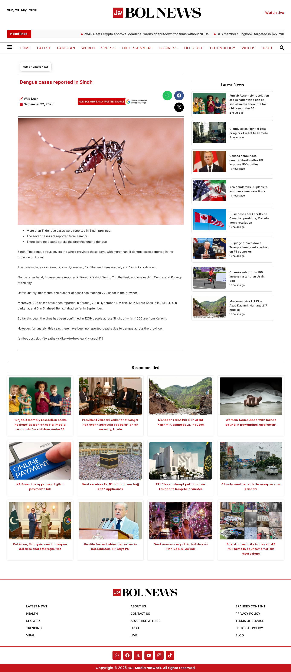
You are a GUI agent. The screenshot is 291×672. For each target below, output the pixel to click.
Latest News (41, 66)
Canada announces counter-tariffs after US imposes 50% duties (246, 160)
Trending (34, 628)
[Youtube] (148, 655)
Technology (222, 48)
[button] (167, 95)
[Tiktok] (170, 655)
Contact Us (140, 613)
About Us (138, 606)
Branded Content (250, 606)
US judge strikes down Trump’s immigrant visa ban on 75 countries (249, 247)
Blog (240, 635)
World (88, 48)
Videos (248, 48)
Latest (44, 48)
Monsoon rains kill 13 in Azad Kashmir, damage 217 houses (248, 305)
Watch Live (274, 12)
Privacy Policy (248, 613)
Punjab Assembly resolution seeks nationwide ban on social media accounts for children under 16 (40, 424)
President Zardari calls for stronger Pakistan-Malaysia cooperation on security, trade (110, 424)
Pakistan (66, 48)
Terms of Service (250, 621)
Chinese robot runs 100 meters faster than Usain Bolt (247, 276)
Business (168, 48)
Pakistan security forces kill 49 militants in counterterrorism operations (251, 549)
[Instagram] (159, 655)
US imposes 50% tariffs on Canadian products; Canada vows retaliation (249, 218)
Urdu (267, 48)
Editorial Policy (249, 628)
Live (134, 635)
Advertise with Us (145, 621)
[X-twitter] (138, 655)
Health (32, 613)
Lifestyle (193, 48)
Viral (30, 635)
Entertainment (137, 48)
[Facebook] (127, 655)
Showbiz (33, 621)
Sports (108, 48)
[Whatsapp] (116, 655)
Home (25, 48)
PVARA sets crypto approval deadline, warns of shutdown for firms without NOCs (131, 34)
